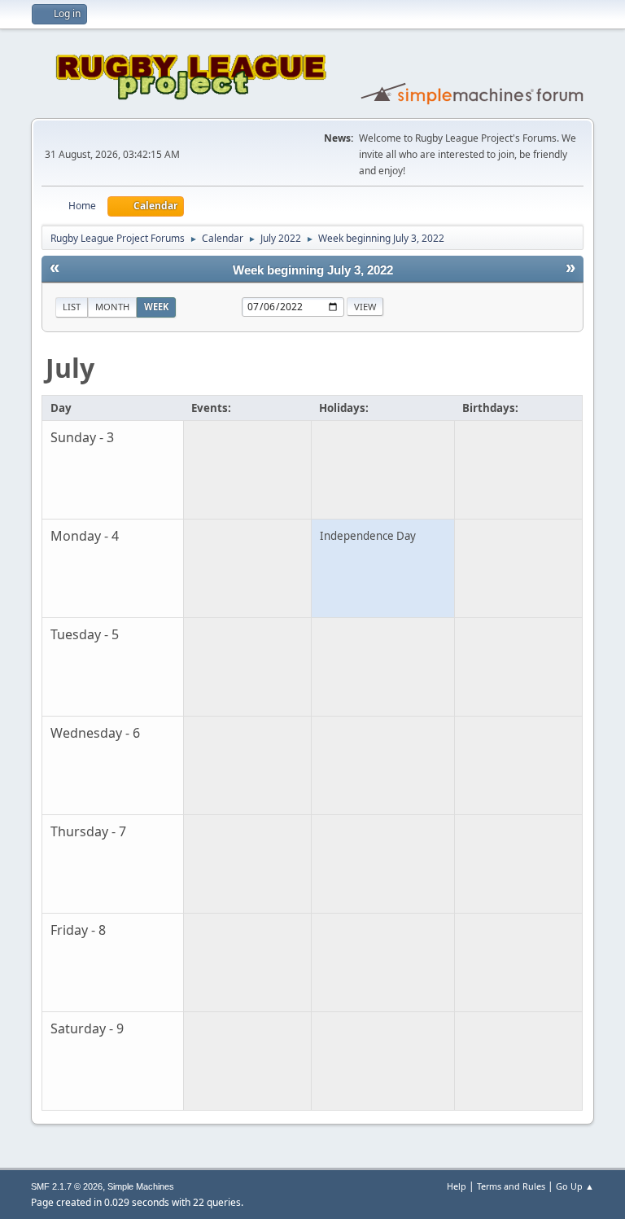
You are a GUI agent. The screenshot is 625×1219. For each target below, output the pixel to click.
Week (156, 306)
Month (112, 306)
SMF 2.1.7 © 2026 (67, 1186)
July (70, 367)
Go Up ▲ (575, 1186)
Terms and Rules (511, 1186)
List (72, 306)
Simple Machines (140, 1186)
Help (456, 1186)
